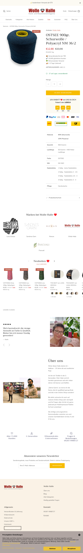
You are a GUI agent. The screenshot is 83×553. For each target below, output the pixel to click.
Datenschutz (8, 518)
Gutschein (57, 20)
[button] (79, 3)
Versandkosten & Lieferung (13, 512)
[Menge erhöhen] (60, 84)
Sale (48, 20)
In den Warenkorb (63, 93)
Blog (45, 494)
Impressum (8, 524)
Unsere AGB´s (9, 521)
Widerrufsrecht (9, 515)
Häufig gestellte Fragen (51, 500)
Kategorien (19, 20)
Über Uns (74, 20)
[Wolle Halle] (41, 11)
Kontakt (46, 515)
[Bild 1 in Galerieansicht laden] (22, 48)
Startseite (9, 20)
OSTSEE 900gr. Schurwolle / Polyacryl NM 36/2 (23, 26)
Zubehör (40, 20)
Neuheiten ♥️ (41, 261)
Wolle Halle (56, 30)
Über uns (47, 491)
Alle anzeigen (41, 264)
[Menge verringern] (48, 84)
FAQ (66, 20)
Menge (48, 80)
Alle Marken (30, 20)
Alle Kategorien (49, 497)
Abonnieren (57, 465)
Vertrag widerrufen (12, 528)
